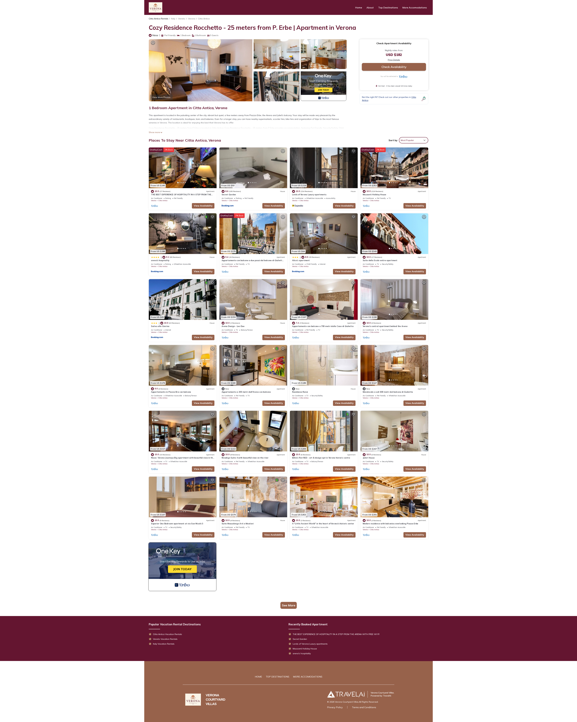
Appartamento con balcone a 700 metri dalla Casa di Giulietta (322, 326)
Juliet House (369, 458)
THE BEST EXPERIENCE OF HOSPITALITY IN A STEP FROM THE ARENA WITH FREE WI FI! (336, 634)
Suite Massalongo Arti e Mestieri (238, 523)
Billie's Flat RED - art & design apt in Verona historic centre (321, 458)
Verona (191, 18)
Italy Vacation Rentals (163, 643)
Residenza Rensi (300, 392)
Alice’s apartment (301, 260)
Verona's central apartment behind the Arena (385, 326)
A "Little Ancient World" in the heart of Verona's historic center (323, 523)
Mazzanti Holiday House (374, 194)
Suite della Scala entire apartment (380, 260)
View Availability (203, 205)
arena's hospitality (160, 260)
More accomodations (307, 676)
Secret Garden (229, 194)
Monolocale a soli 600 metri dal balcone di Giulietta (388, 392)
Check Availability (394, 67)
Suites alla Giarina (160, 326)
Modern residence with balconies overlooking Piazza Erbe (390, 523)
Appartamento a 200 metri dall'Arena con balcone (246, 392)
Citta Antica (204, 18)
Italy (173, 18)
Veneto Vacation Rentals (165, 639)
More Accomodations (414, 7)
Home (358, 7)
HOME (258, 676)
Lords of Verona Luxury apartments (309, 194)
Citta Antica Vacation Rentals (167, 634)
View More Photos (161, 97)
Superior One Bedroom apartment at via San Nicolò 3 (177, 523)
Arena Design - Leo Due (233, 326)
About (370, 7)
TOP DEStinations (277, 676)
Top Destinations (388, 7)
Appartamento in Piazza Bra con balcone (171, 392)
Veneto (181, 18)
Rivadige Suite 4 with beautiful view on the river (245, 458)
